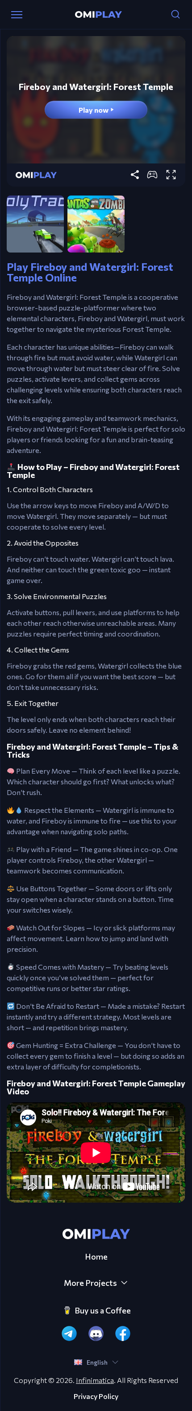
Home (96, 1256)
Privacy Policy (96, 1396)
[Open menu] (16, 14)
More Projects (90, 1283)
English (97, 1362)
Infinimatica (95, 1380)
